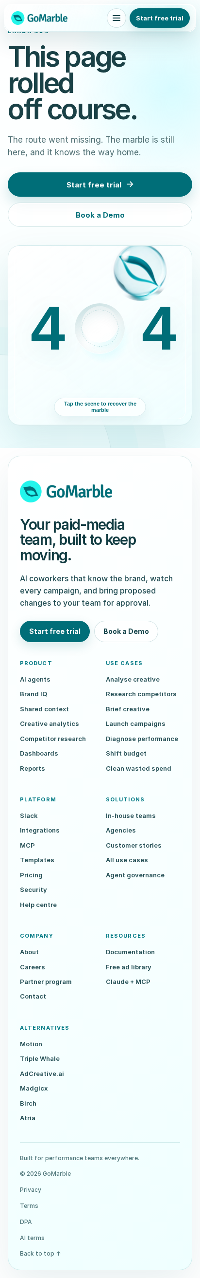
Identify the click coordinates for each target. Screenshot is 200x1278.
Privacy (30, 1189)
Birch (28, 1103)
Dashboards (39, 753)
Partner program (46, 981)
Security (33, 889)
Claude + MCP (128, 981)
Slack (29, 815)
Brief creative (128, 709)
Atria (27, 1118)
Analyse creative (133, 679)
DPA (26, 1221)
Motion (31, 1044)
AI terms (32, 1237)
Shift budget (126, 753)
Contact (33, 996)
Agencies (121, 830)
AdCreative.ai (42, 1073)
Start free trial (159, 18)
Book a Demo (100, 215)
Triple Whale (40, 1058)
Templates (37, 860)
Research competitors (141, 694)
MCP (27, 845)
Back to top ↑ (40, 1253)
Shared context (44, 709)
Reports (32, 768)
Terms (29, 1205)
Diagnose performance (142, 738)
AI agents (35, 679)
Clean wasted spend (138, 768)
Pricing (31, 875)
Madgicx (34, 1088)
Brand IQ (33, 694)
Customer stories (134, 845)
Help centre (38, 904)
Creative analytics (49, 723)
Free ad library (128, 967)
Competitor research (53, 738)
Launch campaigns (136, 723)
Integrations (40, 830)
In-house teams (131, 815)
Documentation (130, 952)
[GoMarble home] (39, 17)
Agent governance (135, 875)
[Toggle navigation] (116, 18)
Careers (32, 967)
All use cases (127, 860)
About (29, 952)
